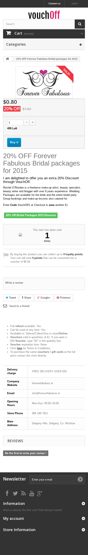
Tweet (12, 297)
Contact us (54, 3)
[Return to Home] (7, 59)
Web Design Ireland (50, 510)
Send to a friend (19, 306)
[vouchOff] (44, 15)
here (19, 348)
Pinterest (64, 297)
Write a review (14, 282)
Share (27, 297)
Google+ (45, 297)
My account (13, 518)
